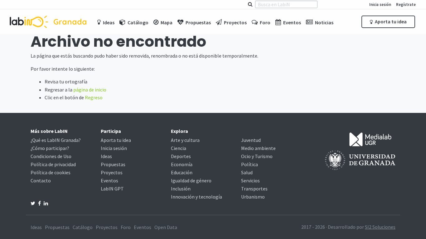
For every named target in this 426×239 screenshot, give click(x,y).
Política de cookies (50, 172)
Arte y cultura (185, 140)
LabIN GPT (112, 188)
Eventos (109, 180)
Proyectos (112, 172)
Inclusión (181, 188)
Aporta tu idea (390, 21)
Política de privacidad (53, 164)
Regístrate (406, 4)
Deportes (181, 156)
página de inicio (89, 90)
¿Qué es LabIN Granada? (56, 140)
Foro (126, 227)
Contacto (41, 180)
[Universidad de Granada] (360, 160)
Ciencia (178, 148)
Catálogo (83, 227)
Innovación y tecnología (196, 196)
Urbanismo (253, 196)
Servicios (250, 180)
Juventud (251, 140)
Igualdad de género (191, 180)
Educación (181, 172)
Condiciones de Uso (51, 156)
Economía (181, 164)
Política (249, 164)
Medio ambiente (258, 148)
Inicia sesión (380, 4)
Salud (247, 172)
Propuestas (113, 164)
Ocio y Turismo (257, 156)
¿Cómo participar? (50, 148)
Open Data (165, 227)
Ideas (106, 156)
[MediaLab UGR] (370, 139)
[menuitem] (106, 21)
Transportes (254, 188)
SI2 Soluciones (380, 227)
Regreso (94, 97)
